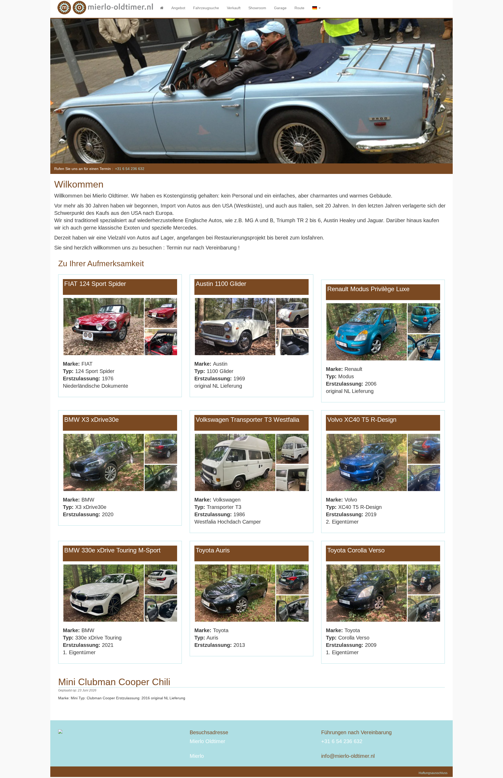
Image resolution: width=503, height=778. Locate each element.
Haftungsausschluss (433, 773)
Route (299, 8)
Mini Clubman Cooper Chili (114, 681)
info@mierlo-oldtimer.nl (348, 756)
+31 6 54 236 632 (129, 169)
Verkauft (233, 8)
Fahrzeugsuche (206, 8)
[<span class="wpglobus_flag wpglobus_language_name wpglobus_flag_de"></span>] (316, 8)
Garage (280, 8)
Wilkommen (78, 184)
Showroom (257, 8)
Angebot (178, 8)
